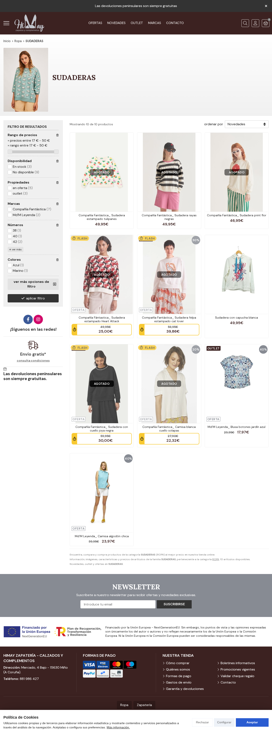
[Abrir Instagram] (38, 319)
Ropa (124, 705)
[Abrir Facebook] (28, 319)
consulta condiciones (33, 360)
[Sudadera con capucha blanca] (236, 274)
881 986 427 (29, 679)
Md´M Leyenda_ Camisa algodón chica (102, 536)
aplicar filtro (35, 298)
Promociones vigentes (238, 669)
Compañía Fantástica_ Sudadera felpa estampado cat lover (169, 319)
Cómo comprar (178, 663)
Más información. (118, 727)
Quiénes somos (178, 669)
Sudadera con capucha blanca (236, 317)
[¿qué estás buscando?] (245, 23)
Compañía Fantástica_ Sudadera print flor (236, 215)
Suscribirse (174, 604)
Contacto (228, 682)
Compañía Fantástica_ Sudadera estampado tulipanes (102, 217)
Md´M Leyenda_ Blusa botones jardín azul (236, 427)
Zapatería (144, 705)
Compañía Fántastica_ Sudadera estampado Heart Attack (102, 319)
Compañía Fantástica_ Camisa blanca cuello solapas (169, 428)
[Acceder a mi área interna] (255, 23)
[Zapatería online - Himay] (29, 23)
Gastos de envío (178, 682)
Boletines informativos (238, 663)
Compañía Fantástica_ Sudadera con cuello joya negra (101, 428)
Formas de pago (178, 676)
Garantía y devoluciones (185, 689)
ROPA (215, 559)
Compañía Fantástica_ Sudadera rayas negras (169, 217)
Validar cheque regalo (237, 676)
